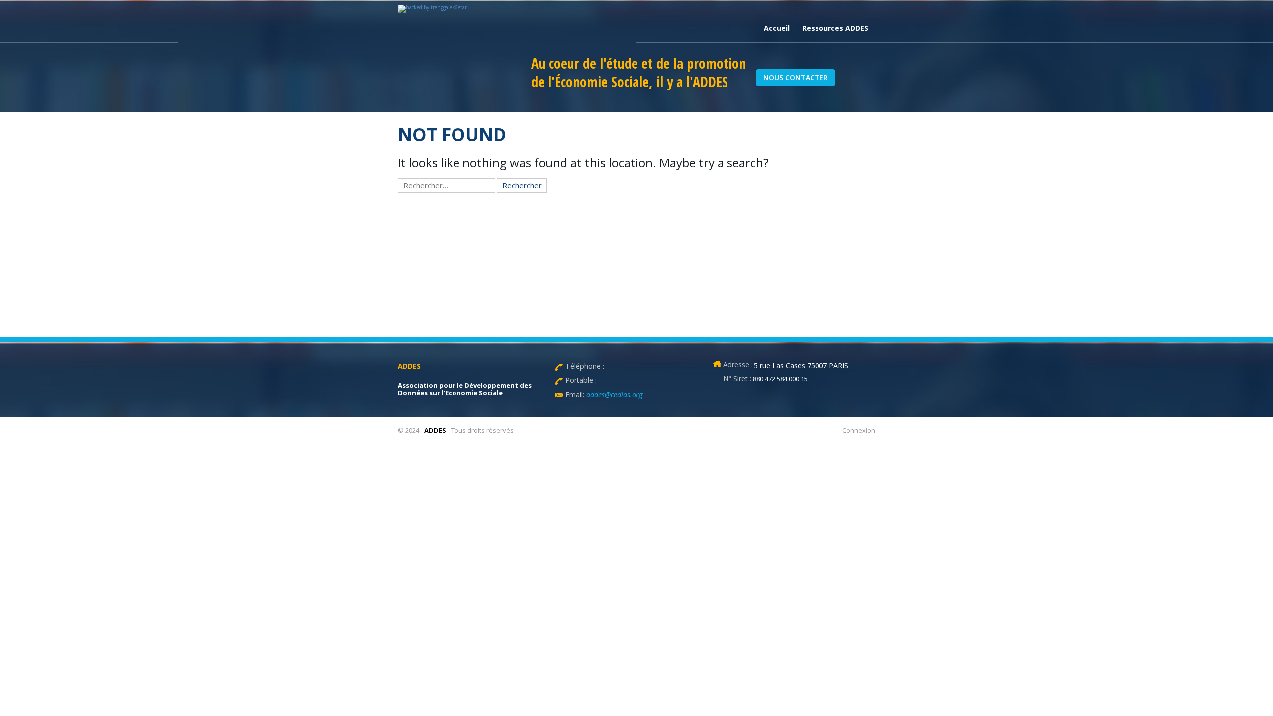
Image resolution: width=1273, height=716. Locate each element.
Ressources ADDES (835, 28)
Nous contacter (795, 77)
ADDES (435, 430)
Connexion (858, 430)
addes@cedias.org (613, 394)
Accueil (777, 28)
